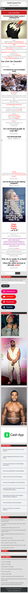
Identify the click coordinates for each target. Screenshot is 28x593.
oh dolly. (3, 537)
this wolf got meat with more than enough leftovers (13, 519)
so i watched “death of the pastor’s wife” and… (11, 523)
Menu (4, 8)
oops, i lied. (3, 547)
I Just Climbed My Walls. (14, 137)
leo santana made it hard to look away (9, 545)
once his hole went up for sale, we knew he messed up (13, 530)
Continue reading (5, 66)
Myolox (3, 578)
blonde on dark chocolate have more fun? (10, 534)
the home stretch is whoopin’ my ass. (15, 576)
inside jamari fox (14, 3)
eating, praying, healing (6, 527)
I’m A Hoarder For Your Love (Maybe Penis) (14, 70)
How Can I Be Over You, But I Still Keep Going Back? (14, 182)
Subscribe (5, 285)
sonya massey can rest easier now (9, 540)
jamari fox (10, 19)
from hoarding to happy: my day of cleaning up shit (14, 17)
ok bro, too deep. (5, 542)
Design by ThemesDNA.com (14, 590)
